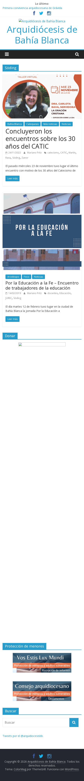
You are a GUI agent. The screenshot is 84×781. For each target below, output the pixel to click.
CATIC (63, 152)
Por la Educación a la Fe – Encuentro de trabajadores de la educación (42, 285)
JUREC (8, 298)
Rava (8, 157)
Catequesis (32, 124)
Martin (72, 152)
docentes (52, 293)
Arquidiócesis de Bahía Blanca (42, 34)
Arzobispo (13, 276)
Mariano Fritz (34, 152)
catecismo (53, 152)
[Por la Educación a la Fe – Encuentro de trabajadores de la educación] (42, 194)
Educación (65, 293)
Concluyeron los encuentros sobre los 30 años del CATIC (40, 138)
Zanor (24, 157)
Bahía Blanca (14, 124)
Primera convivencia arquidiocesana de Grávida (32, 8)
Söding (16, 157)
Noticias (66, 124)
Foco (26, 276)
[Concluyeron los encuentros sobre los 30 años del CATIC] (42, 77)
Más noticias (50, 124)
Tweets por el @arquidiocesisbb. (23, 736)
